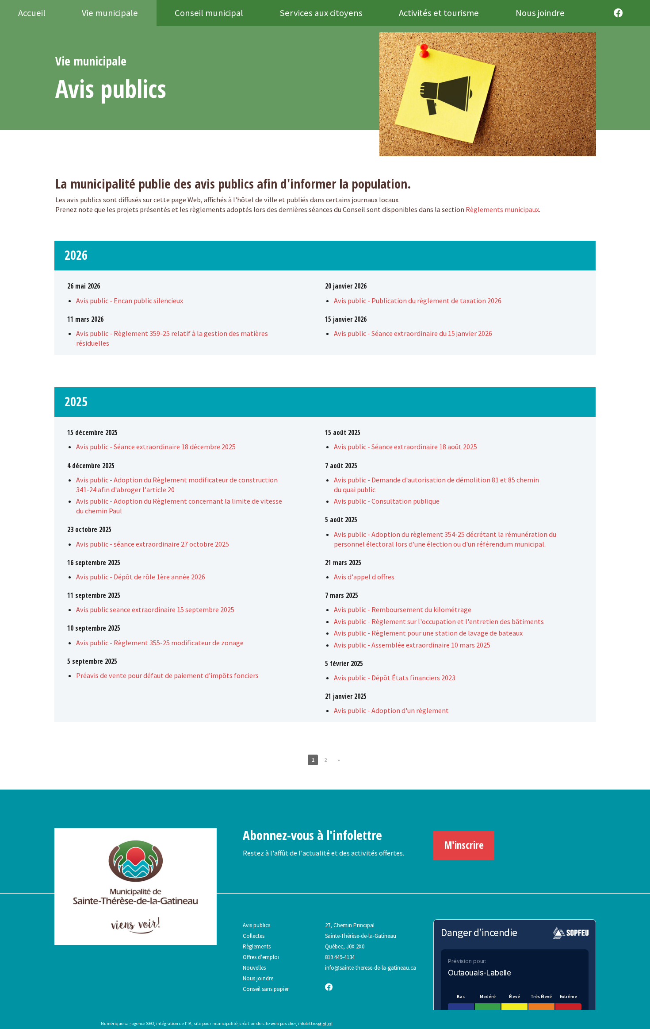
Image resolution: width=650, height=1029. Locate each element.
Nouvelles (254, 967)
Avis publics (256, 925)
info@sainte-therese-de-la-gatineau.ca (370, 967)
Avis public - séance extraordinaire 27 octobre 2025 (152, 544)
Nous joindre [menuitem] (540, 13)
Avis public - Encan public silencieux (129, 300)
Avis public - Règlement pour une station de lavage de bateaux (428, 632)
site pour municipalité (215, 1023)
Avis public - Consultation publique (387, 501)
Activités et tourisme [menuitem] (439, 13)
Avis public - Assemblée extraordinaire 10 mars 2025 (412, 644)
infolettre (307, 1023)
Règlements (257, 946)
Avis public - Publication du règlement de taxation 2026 (417, 300)
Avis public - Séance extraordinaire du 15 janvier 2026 (413, 333)
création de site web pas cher (268, 1023)
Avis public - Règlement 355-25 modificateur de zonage (160, 642)
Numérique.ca (115, 1023)
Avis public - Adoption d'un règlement (391, 710)
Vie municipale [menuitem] (110, 13)
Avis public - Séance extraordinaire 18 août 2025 (405, 446)
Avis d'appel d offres (364, 576)
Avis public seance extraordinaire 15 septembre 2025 (155, 609)
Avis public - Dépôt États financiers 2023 (394, 677)
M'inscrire (464, 845)
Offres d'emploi (261, 957)
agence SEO (143, 1023)
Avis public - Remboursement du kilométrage (402, 609)
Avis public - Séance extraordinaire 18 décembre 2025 (156, 446)
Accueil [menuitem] (32, 13)
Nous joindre (258, 978)
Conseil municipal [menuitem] (209, 13)
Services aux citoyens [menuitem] (321, 13)
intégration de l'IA (173, 1023)
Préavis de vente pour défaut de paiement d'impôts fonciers (167, 675)
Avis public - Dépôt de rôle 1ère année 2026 (140, 576)
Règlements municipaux (502, 209)
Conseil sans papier (266, 989)
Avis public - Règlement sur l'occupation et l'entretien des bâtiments (439, 621)
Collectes (253, 936)
